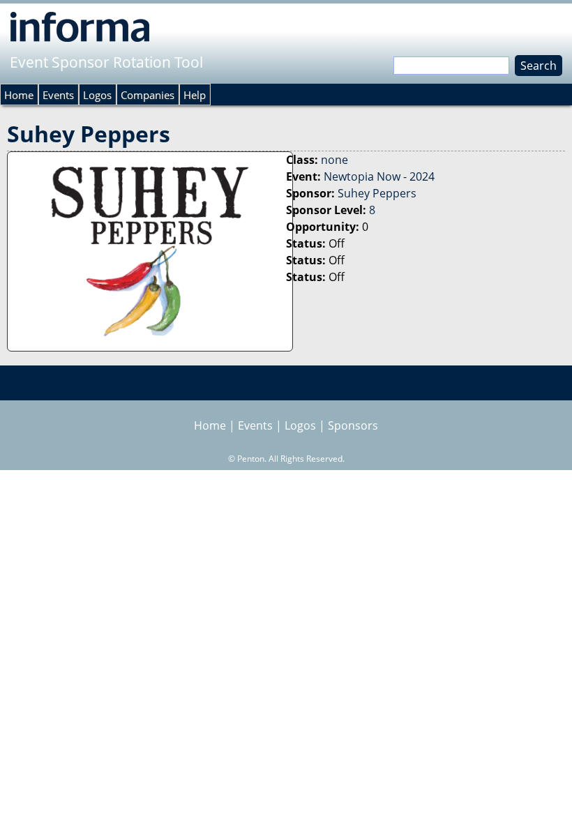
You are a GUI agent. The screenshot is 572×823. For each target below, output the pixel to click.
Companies (147, 95)
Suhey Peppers (377, 193)
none (334, 159)
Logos (97, 95)
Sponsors (353, 425)
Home (18, 95)
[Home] (80, 26)
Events (58, 95)
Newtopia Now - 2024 (379, 176)
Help (194, 95)
